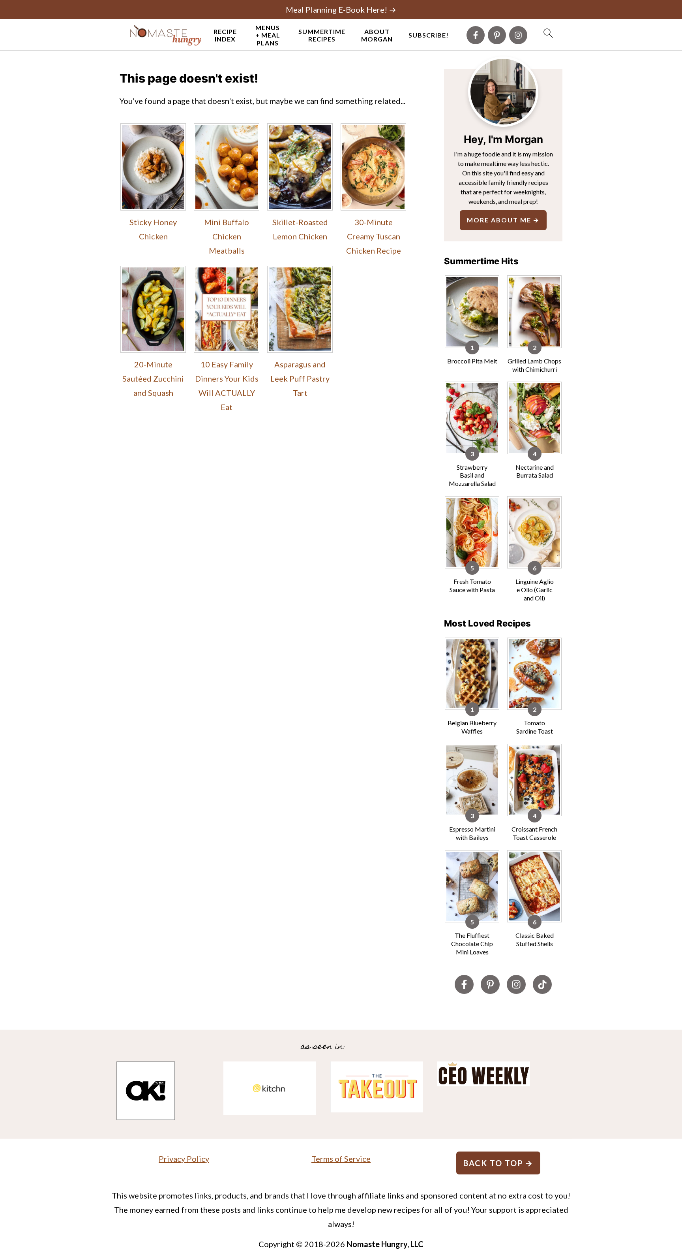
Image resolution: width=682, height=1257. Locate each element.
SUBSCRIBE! (428, 35)
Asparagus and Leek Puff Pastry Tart (300, 378)
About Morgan (377, 35)
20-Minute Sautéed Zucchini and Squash (153, 378)
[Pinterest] (497, 35)
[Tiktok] (542, 984)
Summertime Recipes (321, 35)
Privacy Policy (184, 1158)
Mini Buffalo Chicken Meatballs (226, 236)
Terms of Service (341, 1158)
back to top (493, 1163)
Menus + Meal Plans (267, 35)
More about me (499, 220)
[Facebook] (476, 35)
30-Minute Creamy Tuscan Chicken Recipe (373, 236)
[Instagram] (518, 35)
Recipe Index (225, 35)
